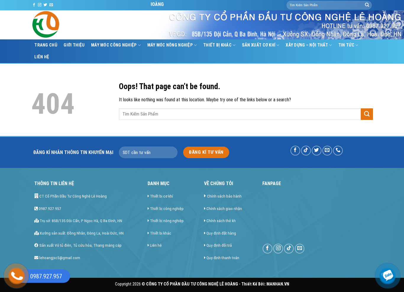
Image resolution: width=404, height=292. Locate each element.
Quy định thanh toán (222, 257)
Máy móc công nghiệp (114, 45)
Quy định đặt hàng (221, 233)
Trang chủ (45, 45)
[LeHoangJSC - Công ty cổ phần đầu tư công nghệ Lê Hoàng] (68, 24)
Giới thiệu (74, 45)
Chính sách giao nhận (224, 208)
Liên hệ (41, 57)
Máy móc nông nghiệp (170, 45)
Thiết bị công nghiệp (167, 208)
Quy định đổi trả (219, 245)
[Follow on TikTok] (306, 150)
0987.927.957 (49, 208)
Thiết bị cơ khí (161, 196)
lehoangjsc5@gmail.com (59, 257)
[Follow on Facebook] (34, 5)
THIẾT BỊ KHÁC (217, 45)
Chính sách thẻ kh (221, 220)
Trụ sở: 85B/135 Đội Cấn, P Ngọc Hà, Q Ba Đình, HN (80, 220)
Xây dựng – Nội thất (307, 45)
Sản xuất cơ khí (258, 45)
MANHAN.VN (277, 284)
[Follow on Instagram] (39, 5)
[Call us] (338, 150)
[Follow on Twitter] (45, 5)
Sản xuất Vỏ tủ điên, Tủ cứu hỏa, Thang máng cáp (80, 245)
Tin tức (346, 45)
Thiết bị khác (160, 233)
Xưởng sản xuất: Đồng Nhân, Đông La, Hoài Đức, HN (81, 233)
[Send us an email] (51, 5)
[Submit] (367, 5)
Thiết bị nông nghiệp (167, 220)
